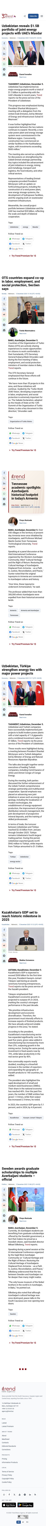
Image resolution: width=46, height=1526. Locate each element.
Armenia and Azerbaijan (30, 610)
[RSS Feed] (35, 1494)
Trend (39, 95)
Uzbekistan (14, 227)
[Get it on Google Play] (25, 1505)
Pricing (4, 1459)
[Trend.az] (9, 16)
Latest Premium (8, 1426)
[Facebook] (9, 1494)
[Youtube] (19, 1494)
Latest (4, 1423)
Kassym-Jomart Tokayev (32, 1118)
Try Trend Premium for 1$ (23, 256)
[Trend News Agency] (8, 1389)
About (4, 1436)
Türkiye (13, 857)
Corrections (6, 1450)
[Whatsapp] (4, 1494)
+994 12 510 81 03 (8, 1409)
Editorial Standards (9, 1446)
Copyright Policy (8, 1479)
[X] (14, 1494)
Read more (22, 77)
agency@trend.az (7, 1411)
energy (25, 227)
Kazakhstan (14, 1118)
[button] (4, 43)
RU (27, 1522)
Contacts (5, 1443)
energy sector (15, 861)
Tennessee (14, 615)
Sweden (13, 1314)
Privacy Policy (7, 1475)
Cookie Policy (7, 1482)
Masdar (35, 227)
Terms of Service (8, 1472)
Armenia (13, 610)
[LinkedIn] (30, 1494)
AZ (23, 1522)
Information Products (10, 1462)
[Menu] (41, 16)
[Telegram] (25, 1494)
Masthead (5, 1439)
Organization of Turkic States (21, 421)
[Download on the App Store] (9, 1505)
